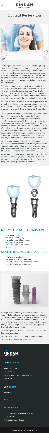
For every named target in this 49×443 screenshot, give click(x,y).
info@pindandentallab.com (20, 339)
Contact (6, 399)
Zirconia (9, 238)
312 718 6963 (10, 417)
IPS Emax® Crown (10, 368)
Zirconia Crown (9, 372)
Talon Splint (8, 378)
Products (7, 396)
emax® (9, 242)
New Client (7, 392)
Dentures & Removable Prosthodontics (18, 375)
